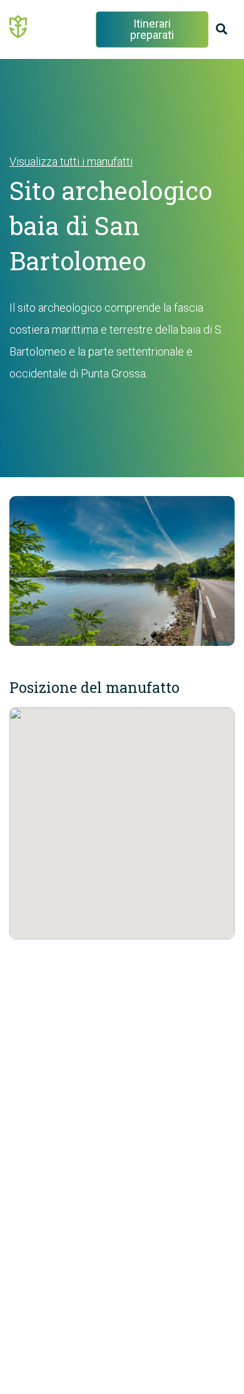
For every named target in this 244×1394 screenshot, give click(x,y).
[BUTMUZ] (18, 26)
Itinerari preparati (152, 29)
